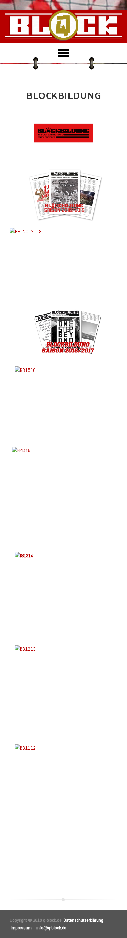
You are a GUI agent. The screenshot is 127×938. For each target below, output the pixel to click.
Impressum (21, 928)
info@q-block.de (51, 928)
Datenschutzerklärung (83, 920)
